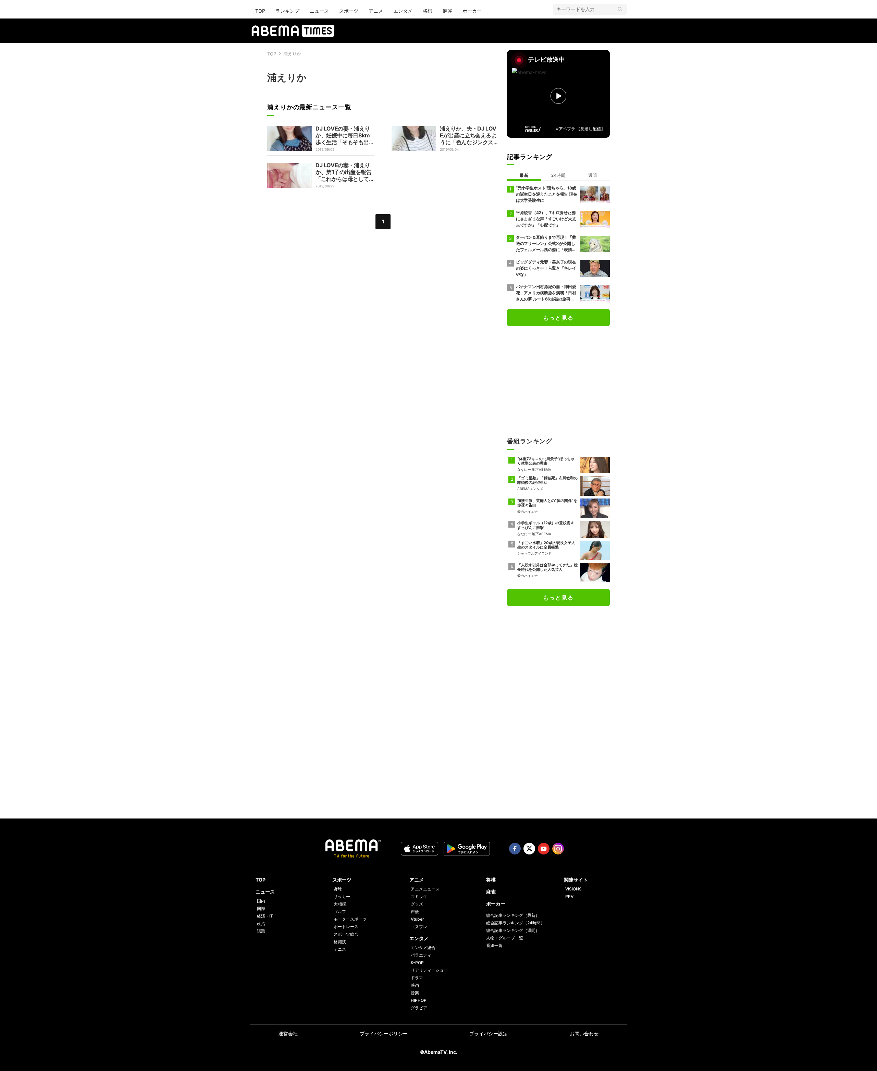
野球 (338, 888)
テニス (340, 949)
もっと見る (558, 317)
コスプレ (419, 926)
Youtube (543, 848)
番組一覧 (494, 945)
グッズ (417, 904)
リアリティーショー (429, 970)
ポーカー (472, 11)
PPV (569, 896)
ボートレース (346, 926)
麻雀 (447, 11)
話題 (261, 931)
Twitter (529, 848)
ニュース (319, 11)
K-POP (417, 962)
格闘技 (340, 941)
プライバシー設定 (488, 1033)
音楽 (415, 992)
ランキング (287, 11)
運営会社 (288, 1033)
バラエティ (421, 955)
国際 (261, 908)
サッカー (342, 896)
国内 (261, 900)
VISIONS (573, 888)
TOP (260, 11)
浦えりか (292, 54)
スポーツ (348, 11)
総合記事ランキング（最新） (513, 915)
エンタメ (402, 11)
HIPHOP (419, 1000)
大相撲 (340, 904)
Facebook (515, 848)
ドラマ (417, 977)
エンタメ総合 (423, 947)
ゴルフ (340, 911)
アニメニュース (425, 888)
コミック (419, 896)
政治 (261, 923)
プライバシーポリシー (384, 1033)
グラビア (419, 1007)
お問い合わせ (584, 1033)
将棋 (427, 11)
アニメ (376, 11)
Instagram (558, 848)
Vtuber (417, 919)
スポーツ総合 (346, 934)
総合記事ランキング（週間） (513, 930)
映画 (415, 985)
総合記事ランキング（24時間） (515, 922)
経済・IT (265, 916)
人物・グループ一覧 (504, 937)
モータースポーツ (350, 919)
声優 (415, 911)
